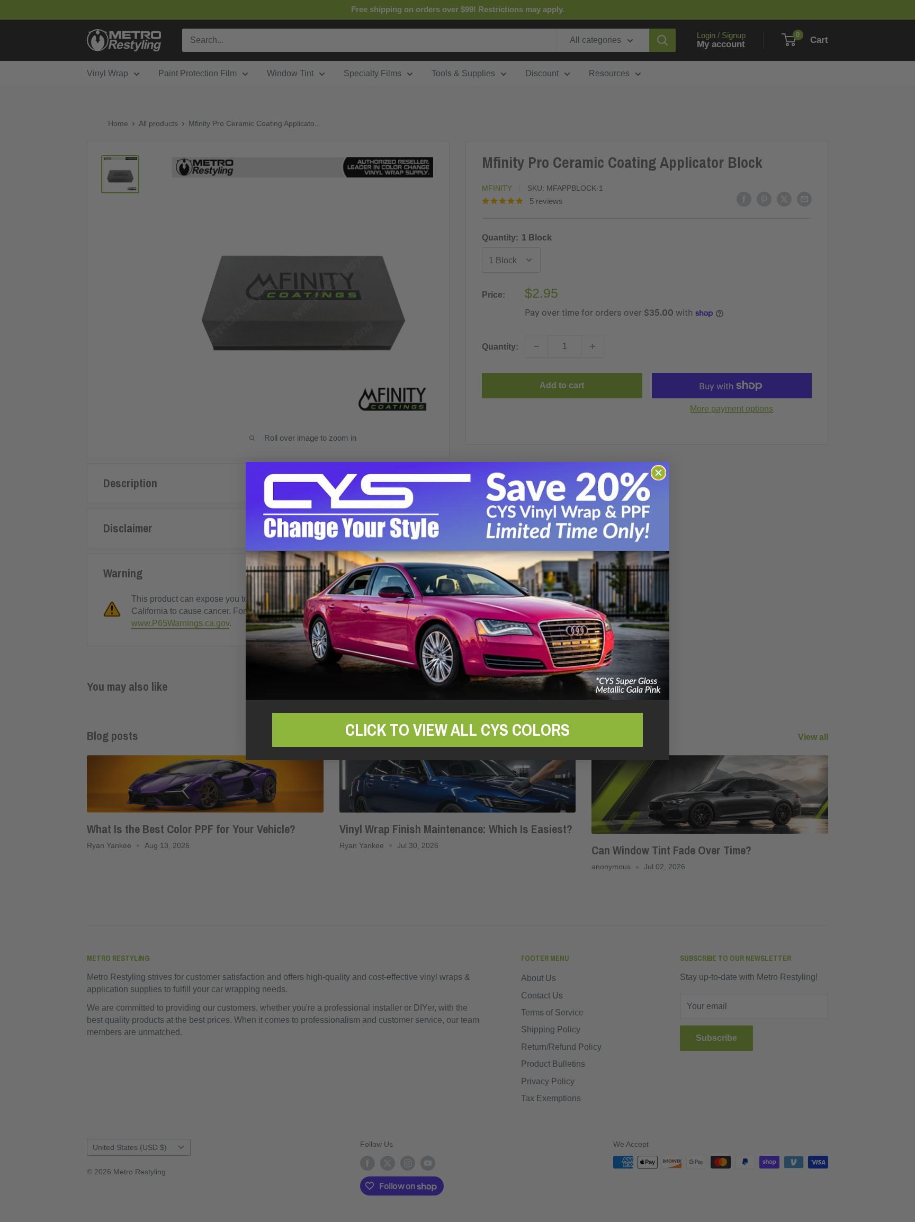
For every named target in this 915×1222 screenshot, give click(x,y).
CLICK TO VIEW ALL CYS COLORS (457, 730)
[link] (457, 581)
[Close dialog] (658, 472)
